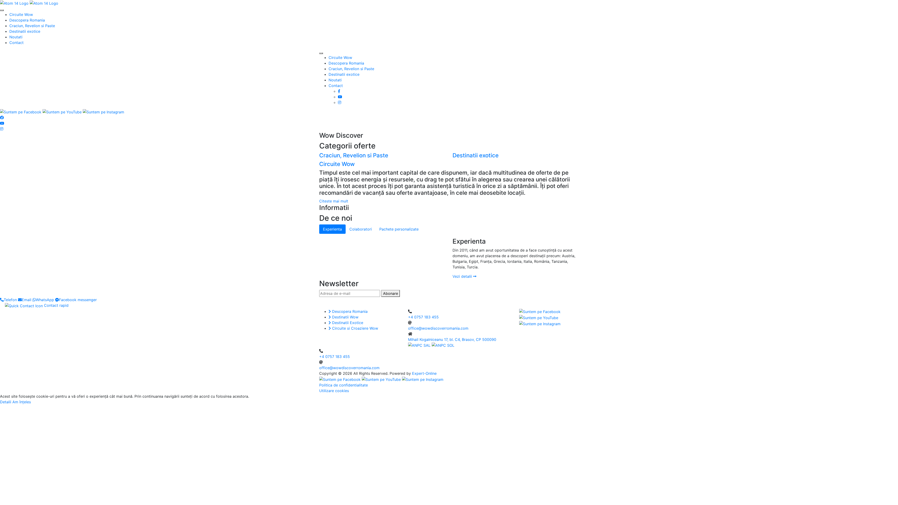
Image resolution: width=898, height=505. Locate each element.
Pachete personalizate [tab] (399, 229)
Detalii (5, 402)
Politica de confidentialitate (343, 385)
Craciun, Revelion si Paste (32, 25)
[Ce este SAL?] (420, 345)
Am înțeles (21, 402)
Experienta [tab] (332, 229)
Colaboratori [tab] (360, 229)
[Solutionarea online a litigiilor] (443, 345)
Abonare (390, 293)
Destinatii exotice (24, 31)
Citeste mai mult (333, 201)
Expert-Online (424, 373)
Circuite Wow (21, 14)
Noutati (15, 37)
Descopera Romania (27, 20)
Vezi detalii (463, 276)
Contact (16, 42)
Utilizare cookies (334, 390)
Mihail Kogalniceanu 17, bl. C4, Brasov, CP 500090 (452, 339)
